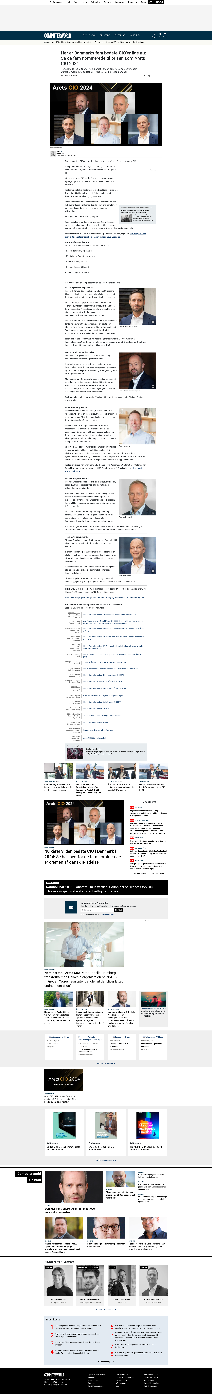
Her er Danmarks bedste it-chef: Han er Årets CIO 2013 (104, 688)
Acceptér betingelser (91, 914)
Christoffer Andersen (153, 1299)
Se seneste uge (105, 1362)
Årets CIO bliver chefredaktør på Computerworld (101, 715)
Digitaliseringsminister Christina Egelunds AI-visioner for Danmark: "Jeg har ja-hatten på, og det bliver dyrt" (149, 853)
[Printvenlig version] (149, 76)
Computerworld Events (125, 1377)
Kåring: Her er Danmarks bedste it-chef (98, 730)
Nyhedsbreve (132, 2)
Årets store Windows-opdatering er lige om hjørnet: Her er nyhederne (77, 1343)
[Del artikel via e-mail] (145, 76)
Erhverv (105, 35)
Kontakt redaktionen (95, 1386)
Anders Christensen (121, 1299)
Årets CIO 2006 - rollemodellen (95, 738)
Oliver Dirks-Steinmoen (90, 1299)
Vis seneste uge (158, 873)
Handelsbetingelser (151, 1383)
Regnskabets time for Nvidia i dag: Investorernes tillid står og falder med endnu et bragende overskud (148, 813)
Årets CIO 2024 (49, 782)
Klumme (48, 1205)
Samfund (134, 35)
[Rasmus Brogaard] (137, 497)
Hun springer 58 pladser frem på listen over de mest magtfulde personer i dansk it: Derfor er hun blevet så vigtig (148, 866)
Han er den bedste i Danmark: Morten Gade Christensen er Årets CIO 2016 (111, 669)
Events (76, 2)
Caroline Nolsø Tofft (58, 1299)
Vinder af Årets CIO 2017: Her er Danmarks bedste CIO (104, 662)
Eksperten (107, 2)
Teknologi (89, 35)
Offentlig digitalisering (92, 749)
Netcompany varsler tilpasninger (132, 42)
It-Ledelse (119, 35)
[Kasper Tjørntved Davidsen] (137, 306)
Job (68, 2)
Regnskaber (140, 808)
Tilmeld (118, 910)
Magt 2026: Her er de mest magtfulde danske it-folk (71, 42)
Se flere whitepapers (105, 1160)
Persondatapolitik (151, 1374)
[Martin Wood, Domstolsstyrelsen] (137, 370)
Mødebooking (95, 2)
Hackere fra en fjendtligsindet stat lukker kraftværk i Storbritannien (135, 1346)
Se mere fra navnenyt (105, 1310)
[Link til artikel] (58, 771)
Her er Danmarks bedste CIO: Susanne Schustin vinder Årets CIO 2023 (110, 615)
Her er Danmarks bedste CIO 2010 (96, 708)
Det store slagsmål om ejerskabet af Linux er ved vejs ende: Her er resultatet (138, 1354)
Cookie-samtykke (151, 1377)
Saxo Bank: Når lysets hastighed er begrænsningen (103, 696)
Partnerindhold (121, 1380)
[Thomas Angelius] (137, 555)
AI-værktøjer (140, 848)
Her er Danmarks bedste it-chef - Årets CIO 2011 (102, 702)
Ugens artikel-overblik (96, 1374)
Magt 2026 (139, 861)
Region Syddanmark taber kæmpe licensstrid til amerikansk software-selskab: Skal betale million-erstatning (78, 1327)
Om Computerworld (57, 2)
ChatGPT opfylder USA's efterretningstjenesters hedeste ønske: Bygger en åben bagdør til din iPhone (77, 1351)
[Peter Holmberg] (137, 426)
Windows (139, 838)
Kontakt (143, 2)
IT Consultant (52, 1044)
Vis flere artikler (140, 873)
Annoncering (119, 2)
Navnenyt (91, 1383)
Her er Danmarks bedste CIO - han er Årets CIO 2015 (103, 675)
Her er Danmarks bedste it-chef (95, 723)
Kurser (84, 2)
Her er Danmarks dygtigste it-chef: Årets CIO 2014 (102, 681)
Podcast (91, 1377)
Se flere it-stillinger (105, 1063)
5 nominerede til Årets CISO (105, 42)
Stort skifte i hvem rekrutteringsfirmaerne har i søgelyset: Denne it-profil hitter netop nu (77, 1335)
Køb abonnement (156, 2)
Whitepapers (121, 1383)
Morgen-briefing (142, 820)
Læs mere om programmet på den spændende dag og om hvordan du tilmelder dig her (104, 597)
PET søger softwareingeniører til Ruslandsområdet (88, 1049)
